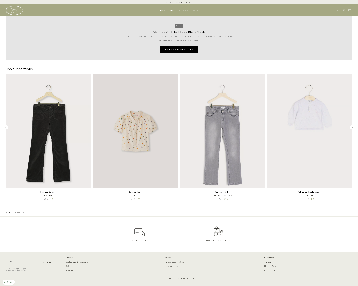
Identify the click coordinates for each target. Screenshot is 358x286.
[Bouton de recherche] (333, 10)
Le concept (183, 10)
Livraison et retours (172, 266)
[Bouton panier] (349, 10)
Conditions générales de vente (77, 262)
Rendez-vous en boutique (174, 262)
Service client (71, 270)
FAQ (67, 266)
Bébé (162, 10)
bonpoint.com (186, 2)
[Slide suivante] (352, 127)
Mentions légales (270, 266)
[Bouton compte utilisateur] (338, 10)
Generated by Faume (186, 278)
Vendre (195, 10)
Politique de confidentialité (274, 270)
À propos (267, 262)
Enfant (171, 10)
